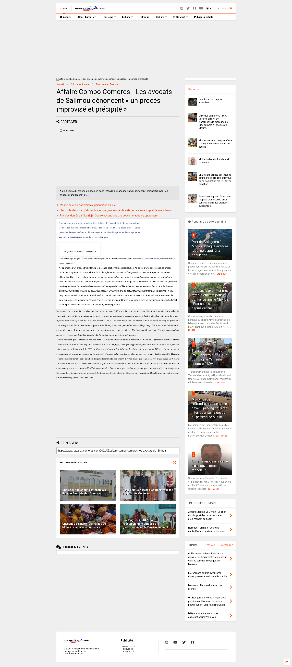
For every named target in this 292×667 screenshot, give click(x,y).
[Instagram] (181, 8)
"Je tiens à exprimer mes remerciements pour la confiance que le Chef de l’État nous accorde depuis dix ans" (210, 299)
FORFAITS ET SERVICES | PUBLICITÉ (128, 649)
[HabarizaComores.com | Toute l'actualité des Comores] (90, 9)
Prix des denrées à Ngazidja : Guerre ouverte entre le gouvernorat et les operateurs (109, 215)
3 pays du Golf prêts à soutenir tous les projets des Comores (148, 491)
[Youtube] (201, 8)
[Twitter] (188, 8)
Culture (160, 17)
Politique (144, 17)
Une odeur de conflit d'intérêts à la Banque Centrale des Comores (84, 491)
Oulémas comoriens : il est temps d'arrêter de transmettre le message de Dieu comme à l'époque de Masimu (213, 121)
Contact (180, 17)
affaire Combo (152, 258)
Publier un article (203, 17)
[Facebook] (194, 8)
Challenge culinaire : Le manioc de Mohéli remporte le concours (84, 525)
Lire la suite (222, 274)
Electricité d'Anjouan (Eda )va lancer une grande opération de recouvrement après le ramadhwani (116, 210)
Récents (193, 89)
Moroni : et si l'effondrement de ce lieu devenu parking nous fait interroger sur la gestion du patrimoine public (210, 408)
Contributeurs (86, 17)
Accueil (67, 17)
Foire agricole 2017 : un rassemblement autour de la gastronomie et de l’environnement (145, 524)
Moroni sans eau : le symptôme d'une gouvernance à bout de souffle (215, 143)
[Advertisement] (146, 49)
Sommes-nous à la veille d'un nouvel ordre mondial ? (210, 465)
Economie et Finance (107, 84)
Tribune (126, 17)
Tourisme (107, 17)
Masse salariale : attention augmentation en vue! (88, 205)
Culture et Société (80, 84)
